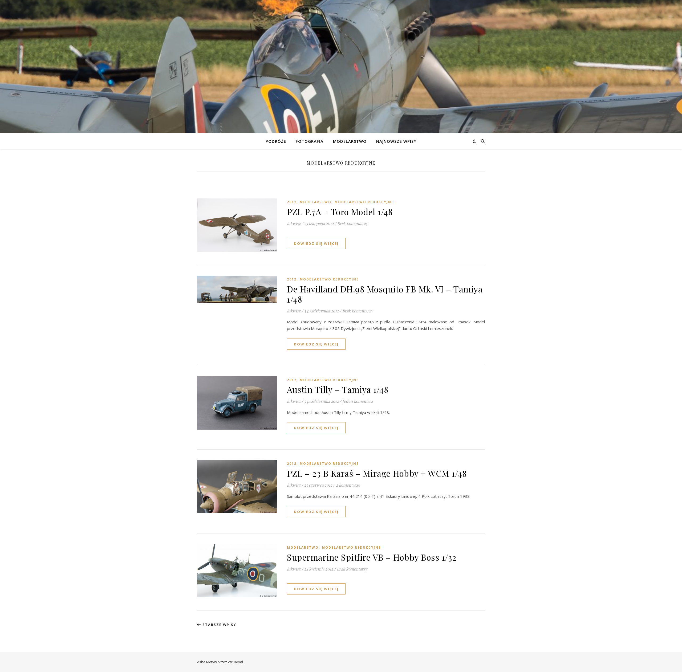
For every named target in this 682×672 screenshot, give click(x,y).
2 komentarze (348, 485)
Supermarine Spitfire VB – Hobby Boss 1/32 (372, 557)
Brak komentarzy (352, 223)
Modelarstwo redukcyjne (364, 202)
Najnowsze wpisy (396, 141)
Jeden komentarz (357, 401)
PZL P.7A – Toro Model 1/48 (340, 211)
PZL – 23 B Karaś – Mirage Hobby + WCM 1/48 (377, 473)
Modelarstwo (350, 141)
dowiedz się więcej (316, 243)
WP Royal (235, 661)
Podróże (276, 141)
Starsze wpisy (218, 624)
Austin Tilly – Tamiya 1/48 (337, 389)
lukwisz (294, 223)
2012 (292, 202)
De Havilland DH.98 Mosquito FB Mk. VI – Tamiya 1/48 (384, 294)
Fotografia (309, 141)
